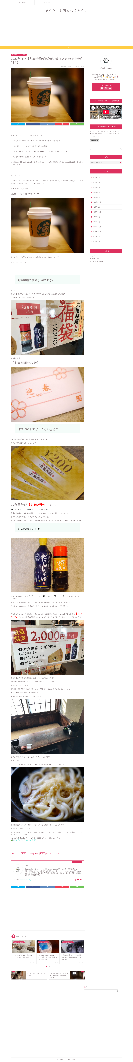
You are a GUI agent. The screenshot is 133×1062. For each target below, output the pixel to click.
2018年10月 (97, 231)
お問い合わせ (23, 2)
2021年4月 (96, 182)
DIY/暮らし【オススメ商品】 (19, 54)
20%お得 (57, 853)
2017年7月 (96, 241)
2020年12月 (97, 202)
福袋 (37, 853)
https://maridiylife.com (28, 880)
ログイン (95, 256)
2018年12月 (97, 227)
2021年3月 (96, 187)
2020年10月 (97, 212)
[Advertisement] (66, 31)
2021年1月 (96, 197)
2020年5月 (96, 217)
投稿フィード (96, 258)
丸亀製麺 (31, 853)
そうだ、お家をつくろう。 (66, 11)
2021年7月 (96, 177)
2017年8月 (96, 236)
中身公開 (49, 853)
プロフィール (46, 2)
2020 (24, 853)
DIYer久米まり (16, 853)
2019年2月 (96, 222)
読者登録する (94, 140)
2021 (42, 853)
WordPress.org (97, 261)
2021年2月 (96, 192)
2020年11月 (97, 207)
